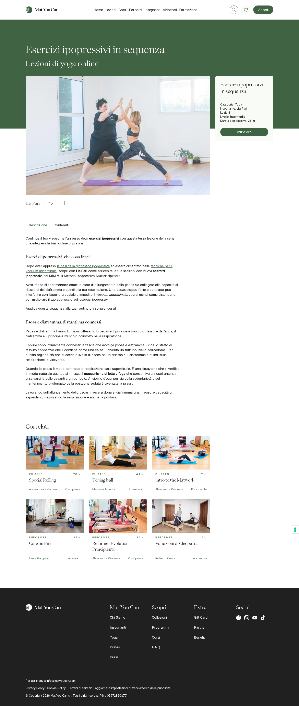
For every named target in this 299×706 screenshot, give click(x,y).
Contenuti (61, 225)
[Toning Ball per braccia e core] (118, 465)
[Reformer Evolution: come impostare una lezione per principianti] (118, 531)
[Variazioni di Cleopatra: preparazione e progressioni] (181, 531)
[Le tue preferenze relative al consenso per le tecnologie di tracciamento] (295, 529)
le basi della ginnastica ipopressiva (83, 266)
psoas (129, 285)
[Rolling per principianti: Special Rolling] (55, 465)
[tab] (38, 227)
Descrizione (38, 225)
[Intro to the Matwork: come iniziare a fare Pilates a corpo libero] (181, 465)
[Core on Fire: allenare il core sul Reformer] (55, 531)
